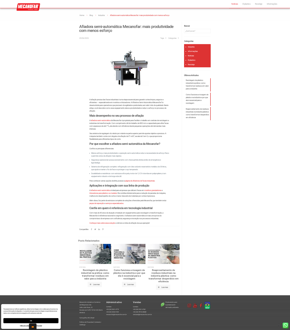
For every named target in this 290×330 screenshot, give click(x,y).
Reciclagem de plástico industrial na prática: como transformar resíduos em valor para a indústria (95, 274)
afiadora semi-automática (100, 120)
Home (82, 15)
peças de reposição (96, 203)
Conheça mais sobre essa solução (102, 223)
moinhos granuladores (152, 190)
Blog (91, 15)
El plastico (191, 60)
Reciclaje (191, 64)
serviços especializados (114, 203)
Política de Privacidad (86, 322)
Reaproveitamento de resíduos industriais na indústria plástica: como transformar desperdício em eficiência (164, 276)
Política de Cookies (25, 325)
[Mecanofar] (22, 6)
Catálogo (83, 325)
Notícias (191, 56)
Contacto (97, 322)
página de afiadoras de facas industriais (140, 181)
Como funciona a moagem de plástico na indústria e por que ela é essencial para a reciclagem (129, 274)
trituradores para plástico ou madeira (103, 193)
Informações (193, 51)
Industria (101, 15)
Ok (31, 321)
